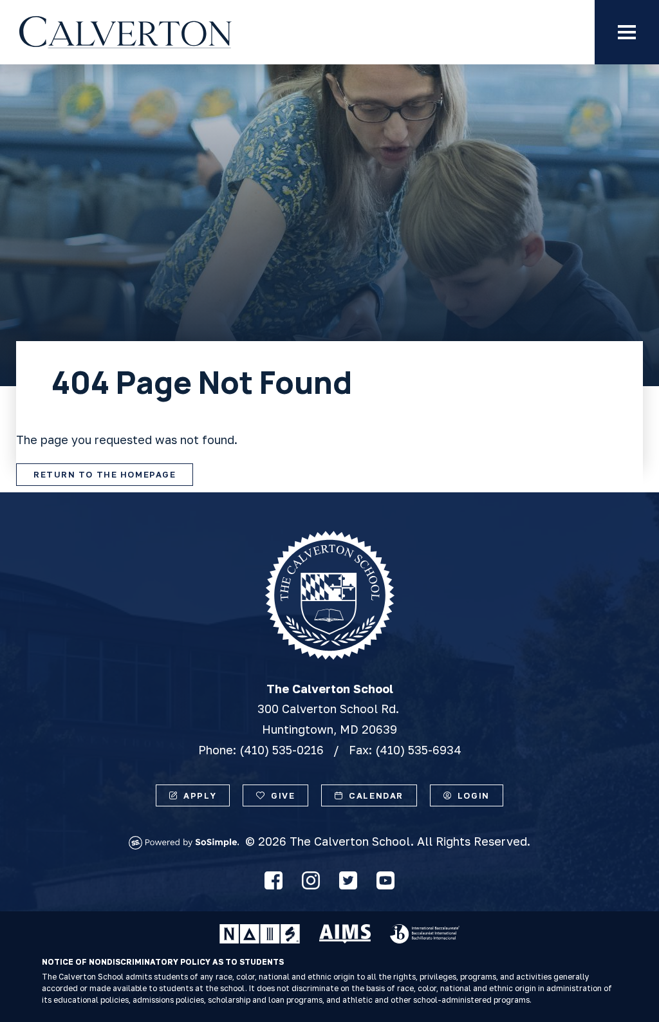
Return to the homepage (104, 474)
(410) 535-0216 (281, 750)
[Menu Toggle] (627, 32)
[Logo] (184, 32)
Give (283, 795)
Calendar (376, 795)
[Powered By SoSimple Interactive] (187, 845)
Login (474, 795)
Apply (199, 795)
